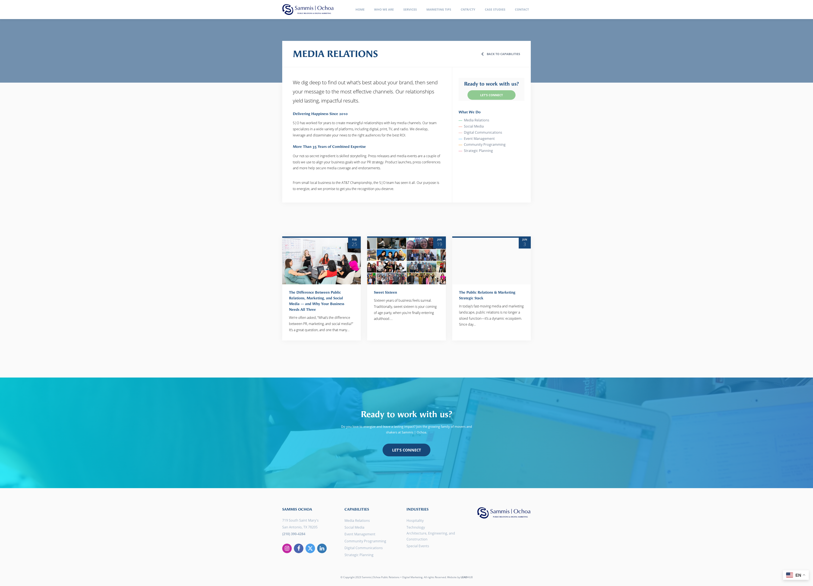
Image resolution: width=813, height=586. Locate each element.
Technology (415, 527)
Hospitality (415, 520)
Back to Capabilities (503, 54)
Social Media (474, 126)
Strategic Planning (478, 150)
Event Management (479, 138)
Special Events (417, 546)
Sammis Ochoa (308, 9)
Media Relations (476, 120)
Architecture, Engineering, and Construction (430, 536)
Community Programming (485, 144)
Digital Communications (483, 132)
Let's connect (406, 450)
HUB (467, 577)
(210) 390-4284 (293, 534)
